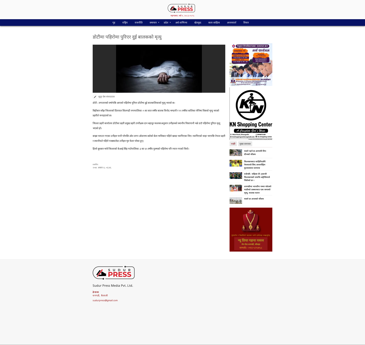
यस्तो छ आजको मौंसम (254, 198)
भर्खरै (233, 143)
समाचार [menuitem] (151, 23)
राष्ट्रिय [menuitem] (125, 22)
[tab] (234, 143)
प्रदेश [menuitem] (164, 23)
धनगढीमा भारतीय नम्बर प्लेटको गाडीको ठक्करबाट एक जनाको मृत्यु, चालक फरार (257, 189)
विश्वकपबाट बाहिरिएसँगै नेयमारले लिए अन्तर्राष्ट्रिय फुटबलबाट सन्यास (254, 164)
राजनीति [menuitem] (139, 22)
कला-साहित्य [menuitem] (214, 22)
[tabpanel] (251, 177)
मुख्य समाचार (245, 143)
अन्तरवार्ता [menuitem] (231, 22)
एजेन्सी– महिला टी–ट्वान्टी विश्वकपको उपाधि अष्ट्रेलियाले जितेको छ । (257, 177)
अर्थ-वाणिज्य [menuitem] (181, 22)
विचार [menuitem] (246, 22)
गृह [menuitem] (113, 22)
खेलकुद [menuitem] (197, 22)
